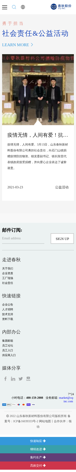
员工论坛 (7, 345)
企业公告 (7, 304)
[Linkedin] (13, 378)
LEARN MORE (15, 44)
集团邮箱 (7, 340)
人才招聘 (7, 309)
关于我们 (7, 268)
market (63, 397)
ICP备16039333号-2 (25, 421)
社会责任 (7, 283)
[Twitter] (21, 378)
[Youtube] (28, 378)
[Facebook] (6, 378)
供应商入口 (9, 355)
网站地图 (45, 421)
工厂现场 (7, 278)
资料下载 (7, 319)
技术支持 (7, 314)
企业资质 (7, 273)
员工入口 (7, 350)
